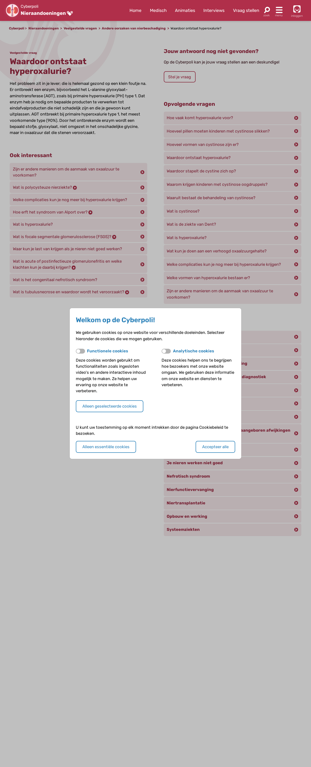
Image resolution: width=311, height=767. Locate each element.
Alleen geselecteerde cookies (109, 406)
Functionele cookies (107, 350)
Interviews (214, 10)
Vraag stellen (246, 10)
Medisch (158, 10)
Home (135, 10)
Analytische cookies (193, 350)
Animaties (185, 10)
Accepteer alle (215, 446)
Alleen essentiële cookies (106, 446)
